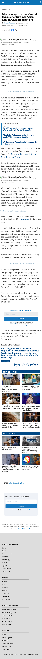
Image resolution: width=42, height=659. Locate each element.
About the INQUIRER (9, 613)
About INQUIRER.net (9, 610)
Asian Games (13, 483)
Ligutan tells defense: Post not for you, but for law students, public (31, 425)
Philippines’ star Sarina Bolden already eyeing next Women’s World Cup (19, 355)
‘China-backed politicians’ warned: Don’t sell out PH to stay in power (9, 388)
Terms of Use (13, 323)
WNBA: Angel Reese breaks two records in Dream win (20, 143)
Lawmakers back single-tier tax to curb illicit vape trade (31, 388)
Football (6, 10)
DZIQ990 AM (6, 646)
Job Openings (6, 599)
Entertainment (7, 554)
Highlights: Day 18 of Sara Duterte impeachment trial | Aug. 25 (29, 449)
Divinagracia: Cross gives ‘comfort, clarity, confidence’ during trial (11, 406)
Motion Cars (6, 649)
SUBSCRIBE (21, 506)
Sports (4, 551)
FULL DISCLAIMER (24, 529)
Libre (4, 635)
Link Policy (6, 618)
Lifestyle (5, 557)
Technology (6, 560)
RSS (3, 585)
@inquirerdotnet (22, 23)
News (4, 548)
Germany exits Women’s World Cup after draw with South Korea (27, 365)
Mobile (4, 582)
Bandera (5, 640)
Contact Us (5, 593)
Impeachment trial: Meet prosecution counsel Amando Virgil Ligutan (10, 468)
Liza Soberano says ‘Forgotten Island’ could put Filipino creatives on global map (31, 407)
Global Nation (7, 568)
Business (5, 563)
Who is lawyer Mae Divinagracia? (9, 448)
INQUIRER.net (6, 25)
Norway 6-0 (25, 219)
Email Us (5, 588)
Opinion (5, 566)
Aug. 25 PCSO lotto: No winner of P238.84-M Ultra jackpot (30, 467)
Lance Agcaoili (9, 23)
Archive (4, 591)
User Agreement (7, 615)
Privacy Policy (23, 325)
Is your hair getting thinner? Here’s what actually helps (10, 425)
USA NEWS (6, 571)
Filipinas (21, 483)
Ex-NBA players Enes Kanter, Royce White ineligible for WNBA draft (18, 129)
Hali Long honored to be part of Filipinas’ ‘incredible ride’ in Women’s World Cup (20, 350)
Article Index (6, 624)
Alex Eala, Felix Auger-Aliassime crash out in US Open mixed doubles (19, 136)
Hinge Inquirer (7, 638)
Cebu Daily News (8, 643)
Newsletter (5, 596)
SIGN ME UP (21, 318)
